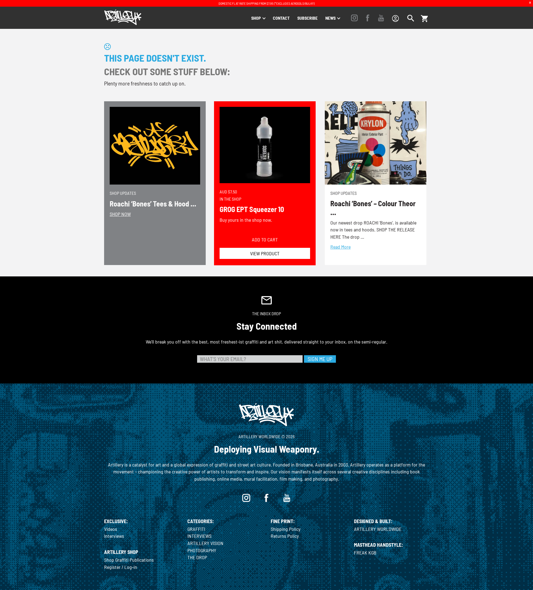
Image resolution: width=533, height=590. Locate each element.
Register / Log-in (120, 567)
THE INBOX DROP (266, 313)
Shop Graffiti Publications (129, 560)
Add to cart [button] (265, 239)
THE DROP (197, 557)
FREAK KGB (365, 552)
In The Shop (230, 198)
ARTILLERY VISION (205, 543)
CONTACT (281, 18)
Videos (110, 529)
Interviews (114, 536)
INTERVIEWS (199, 536)
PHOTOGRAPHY (201, 550)
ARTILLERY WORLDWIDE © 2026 (266, 436)
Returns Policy (285, 536)
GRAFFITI (196, 529)
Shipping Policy (285, 529)
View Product (265, 253)
